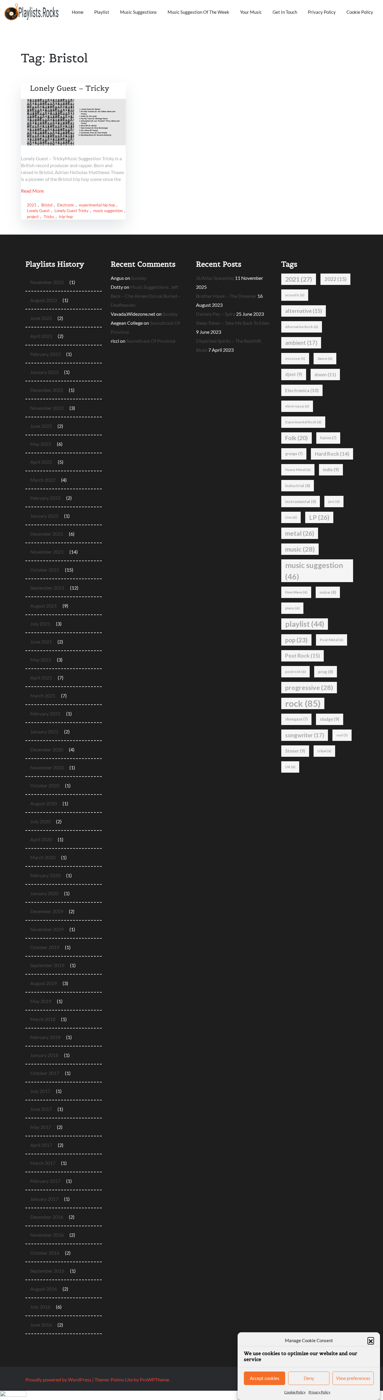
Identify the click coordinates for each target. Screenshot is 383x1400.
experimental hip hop (97, 205)
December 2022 (46, 390)
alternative (303, 311)
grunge (294, 453)
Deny (309, 1378)
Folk (296, 437)
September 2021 (47, 587)
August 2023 (43, 300)
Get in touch (285, 12)
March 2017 (42, 1163)
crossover (295, 358)
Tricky (49, 216)
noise (328, 592)
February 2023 (45, 354)
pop (296, 640)
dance (324, 358)
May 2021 (40, 659)
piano (292, 608)
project (33, 216)
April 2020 (41, 839)
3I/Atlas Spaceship (215, 278)
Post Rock (302, 656)
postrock (295, 671)
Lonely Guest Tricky (71, 210)
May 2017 (40, 1127)
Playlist (101, 12)
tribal (324, 751)
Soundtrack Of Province (150, 341)
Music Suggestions (138, 12)
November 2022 (47, 408)
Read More (32, 191)
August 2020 (43, 803)
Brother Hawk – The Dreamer (226, 296)
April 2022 (41, 462)
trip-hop (66, 216)
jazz (334, 501)
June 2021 (41, 641)
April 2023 (41, 336)
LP (319, 517)
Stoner (295, 750)
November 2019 (47, 929)
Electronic (65, 205)
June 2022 (41, 426)
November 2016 (47, 1235)
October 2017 (44, 1073)
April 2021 (41, 677)
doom (325, 374)
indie (331, 469)
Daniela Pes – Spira (215, 314)
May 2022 (40, 444)
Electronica (302, 390)
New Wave (296, 592)
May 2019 (40, 1001)
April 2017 (41, 1145)
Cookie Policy (295, 1392)
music (300, 549)
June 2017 (41, 1109)
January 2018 (44, 1055)
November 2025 (47, 282)
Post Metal (331, 640)
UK (290, 767)
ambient (301, 342)
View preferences (353, 1378)
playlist (304, 624)
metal (299, 533)
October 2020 (44, 785)
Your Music (251, 12)
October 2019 (44, 947)
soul (342, 735)
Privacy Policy (319, 1392)
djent (293, 374)
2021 (32, 205)
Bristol (46, 205)
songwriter (304, 735)
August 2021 (43, 605)
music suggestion (108, 210)
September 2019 (47, 965)
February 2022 (45, 498)
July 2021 (40, 623)
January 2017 (44, 1199)
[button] (371, 1340)
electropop (297, 406)
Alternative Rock (301, 326)
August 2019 (43, 983)
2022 (335, 279)
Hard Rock (332, 454)
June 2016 (41, 1324)
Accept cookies (264, 1378)
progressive (309, 687)
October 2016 (44, 1253)
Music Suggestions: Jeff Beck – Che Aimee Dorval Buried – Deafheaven (146, 296)
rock (302, 703)
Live (291, 517)
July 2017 (40, 1091)
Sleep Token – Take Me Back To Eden (233, 323)
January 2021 (44, 731)
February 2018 (45, 1037)
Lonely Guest (38, 210)
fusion (328, 438)
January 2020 (44, 893)
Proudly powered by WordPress (58, 1379)
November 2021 (47, 552)
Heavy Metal (298, 469)
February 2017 (45, 1181)
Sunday (138, 278)
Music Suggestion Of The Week (198, 12)
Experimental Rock (303, 422)
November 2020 (47, 767)
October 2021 (44, 570)
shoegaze (296, 719)
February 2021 (45, 713)
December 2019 (46, 911)
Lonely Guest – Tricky (69, 88)
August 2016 (43, 1289)
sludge (329, 719)
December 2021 (46, 534)
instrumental (300, 501)
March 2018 (42, 1019)
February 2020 (45, 875)
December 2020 (46, 749)
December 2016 (46, 1217)
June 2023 (41, 318)
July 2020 (40, 821)
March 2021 (42, 695)
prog (325, 671)
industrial (297, 485)
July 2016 (40, 1307)
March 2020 (42, 857)
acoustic (294, 295)
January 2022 (44, 516)
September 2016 (47, 1271)
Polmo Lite (122, 1379)
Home (77, 12)
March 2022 (42, 480)
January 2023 (44, 372)
